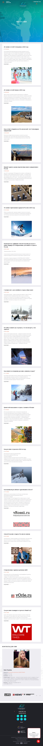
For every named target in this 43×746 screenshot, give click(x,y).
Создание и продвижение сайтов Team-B (21, 738)
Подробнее (6, 64)
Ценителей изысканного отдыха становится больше (19, 407)
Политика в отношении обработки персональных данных (21, 741)
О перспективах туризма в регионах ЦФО (16, 570)
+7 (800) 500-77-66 (11, 682)
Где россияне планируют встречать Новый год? (17, 610)
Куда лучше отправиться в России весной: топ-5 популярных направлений (21, 129)
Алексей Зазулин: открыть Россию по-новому (17, 534)
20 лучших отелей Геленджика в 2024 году (16, 47)
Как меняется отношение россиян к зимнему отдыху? (19, 371)
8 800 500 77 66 (37, 1)
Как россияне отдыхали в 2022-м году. (15, 449)
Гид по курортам (8, 2)
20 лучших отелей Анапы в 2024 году (14, 90)
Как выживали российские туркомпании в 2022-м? (18, 489)
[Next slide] (40, 695)
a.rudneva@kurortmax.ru (8, 683)
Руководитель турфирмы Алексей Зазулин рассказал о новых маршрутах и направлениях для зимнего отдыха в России (20, 245)
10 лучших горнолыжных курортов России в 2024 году (19, 208)
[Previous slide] (37, 695)
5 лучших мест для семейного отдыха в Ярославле (18, 290)
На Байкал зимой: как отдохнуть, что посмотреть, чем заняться (20, 328)
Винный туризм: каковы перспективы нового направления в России (21, 167)
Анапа (21, 722)
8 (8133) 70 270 (22, 713)
